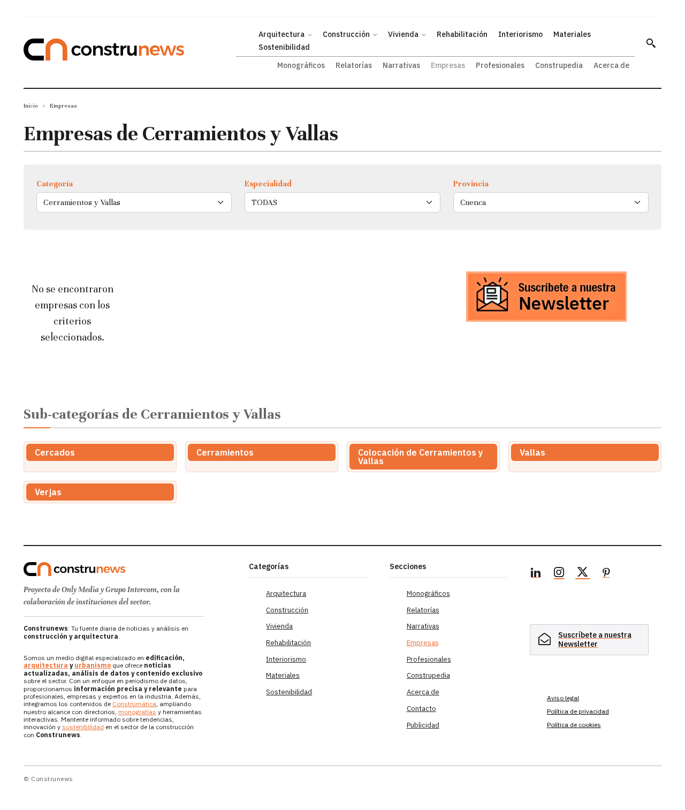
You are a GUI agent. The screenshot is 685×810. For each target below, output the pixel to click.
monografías (137, 712)
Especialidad (268, 183)
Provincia (471, 183)
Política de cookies (574, 725)
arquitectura (46, 665)
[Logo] (130, 569)
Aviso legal (563, 698)
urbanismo (92, 665)
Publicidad (423, 725)
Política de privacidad (578, 711)
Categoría (54, 183)
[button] (650, 43)
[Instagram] (559, 574)
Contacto (421, 708)
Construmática (134, 704)
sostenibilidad (83, 727)
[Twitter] (583, 574)
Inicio (31, 105)
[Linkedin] (535, 574)
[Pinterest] (606, 574)
